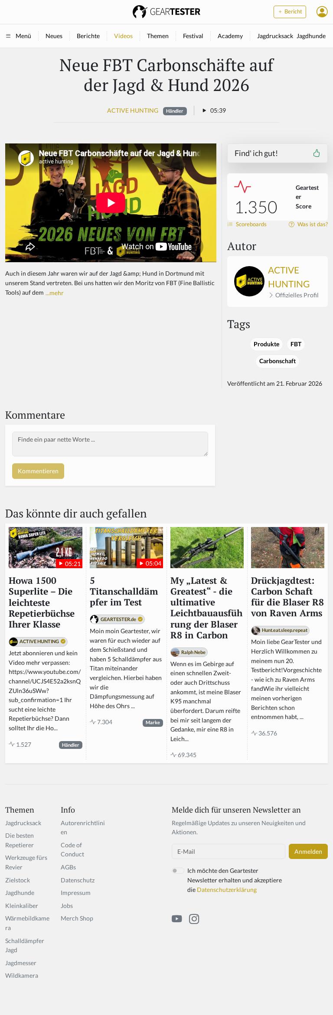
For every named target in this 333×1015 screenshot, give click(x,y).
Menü (23, 35)
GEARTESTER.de (118, 619)
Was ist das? (312, 224)
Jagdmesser (20, 962)
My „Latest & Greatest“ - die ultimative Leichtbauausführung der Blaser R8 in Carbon (206, 608)
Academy (230, 35)
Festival (193, 35)
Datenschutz (78, 880)
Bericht (292, 11)
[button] (322, 12)
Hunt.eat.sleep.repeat (284, 630)
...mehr (55, 292)
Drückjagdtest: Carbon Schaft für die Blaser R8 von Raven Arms (287, 597)
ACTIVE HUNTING (132, 110)
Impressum (76, 892)
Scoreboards (251, 224)
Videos (123, 35)
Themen (158, 35)
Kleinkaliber (21, 905)
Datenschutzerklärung (227, 889)
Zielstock (17, 880)
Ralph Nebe (193, 652)
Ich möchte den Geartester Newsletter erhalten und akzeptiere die (234, 880)
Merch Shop (77, 918)
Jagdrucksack (275, 35)
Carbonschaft (277, 361)
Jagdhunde (311, 35)
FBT (296, 344)
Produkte (266, 344)
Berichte (88, 35)
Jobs (67, 905)
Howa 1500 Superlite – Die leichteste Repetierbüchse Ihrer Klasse (42, 602)
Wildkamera (21, 975)
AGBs (68, 867)
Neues (54, 35)
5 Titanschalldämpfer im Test (124, 591)
